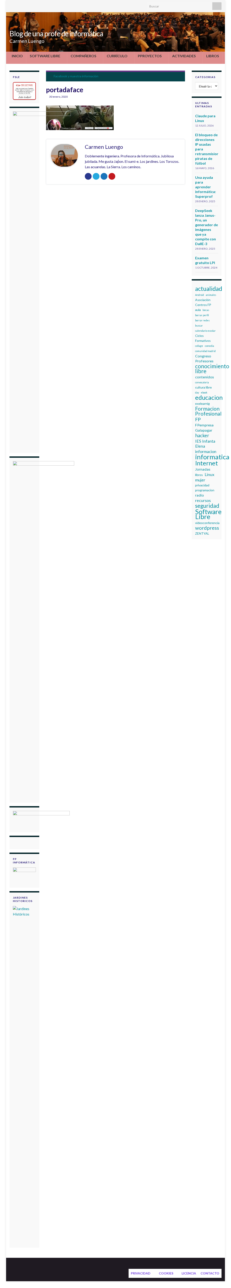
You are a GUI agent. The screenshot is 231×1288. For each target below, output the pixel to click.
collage (199, 345)
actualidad (208, 288)
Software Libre (208, 514)
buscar (199, 325)
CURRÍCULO (117, 56)
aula (198, 310)
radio (199, 495)
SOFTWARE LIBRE (45, 56)
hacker (202, 435)
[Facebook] (19, 5)
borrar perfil (202, 315)
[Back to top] (220, 1277)
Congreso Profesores (204, 358)
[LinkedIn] (26, 5)
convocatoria (202, 382)
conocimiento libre (212, 369)
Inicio (17, 56)
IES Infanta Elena (205, 443)
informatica (212, 456)
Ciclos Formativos (203, 338)
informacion (205, 451)
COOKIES (166, 1273)
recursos (203, 500)
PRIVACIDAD (140, 1273)
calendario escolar (205, 330)
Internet (206, 463)
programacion (204, 490)
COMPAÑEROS (83, 56)
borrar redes (202, 320)
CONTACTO (210, 1273)
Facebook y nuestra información (76, 76)
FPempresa (204, 425)
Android (199, 294)
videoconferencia (207, 523)
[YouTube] (33, 5)
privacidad (202, 485)
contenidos (204, 377)
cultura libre (203, 387)
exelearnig (202, 403)
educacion (209, 397)
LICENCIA (189, 1273)
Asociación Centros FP (203, 302)
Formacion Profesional (208, 411)
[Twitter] (11, 5)
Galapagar (203, 430)
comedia (209, 345)
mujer (200, 479)
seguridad (207, 505)
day (197, 392)
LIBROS (212, 56)
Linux (209, 474)
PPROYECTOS (150, 56)
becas (206, 309)
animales (211, 294)
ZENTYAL (202, 533)
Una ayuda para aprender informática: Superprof (205, 186)
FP (198, 419)
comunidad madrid (205, 351)
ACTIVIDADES (184, 56)
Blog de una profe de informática (56, 33)
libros (199, 475)
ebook (204, 392)
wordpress (207, 527)
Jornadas (202, 469)
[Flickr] (40, 5)
